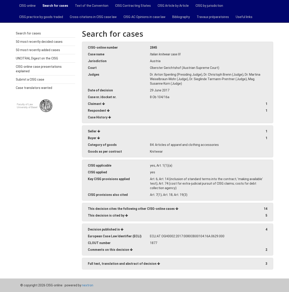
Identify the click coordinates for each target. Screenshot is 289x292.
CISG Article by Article (173, 5)
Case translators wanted (34, 88)
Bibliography (181, 17)
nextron (87, 285)
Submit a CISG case (30, 79)
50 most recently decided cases (39, 41)
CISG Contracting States (133, 5)
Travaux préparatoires (213, 17)
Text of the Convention (91, 5)
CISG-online (27, 5)
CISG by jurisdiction (209, 5)
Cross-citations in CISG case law (93, 17)
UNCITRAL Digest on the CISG (37, 58)
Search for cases (55, 5)
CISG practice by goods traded (41, 17)
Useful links (244, 17)
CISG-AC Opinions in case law (144, 17)
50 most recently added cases (38, 50)
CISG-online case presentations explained (39, 69)
